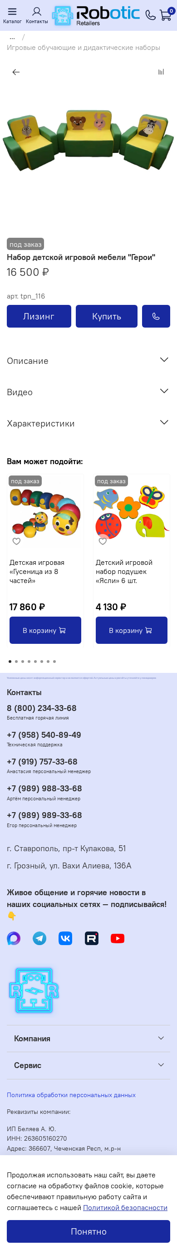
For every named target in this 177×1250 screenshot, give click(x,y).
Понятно (89, 1231)
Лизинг (38, 316)
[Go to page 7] (48, 661)
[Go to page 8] (54, 661)
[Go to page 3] (22, 661)
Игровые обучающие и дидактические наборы (83, 47)
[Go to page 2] (16, 661)
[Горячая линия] (150, 15)
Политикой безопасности (125, 1207)
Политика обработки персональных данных (71, 1095)
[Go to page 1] (10, 661)
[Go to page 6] (41, 661)
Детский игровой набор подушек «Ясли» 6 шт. (124, 571)
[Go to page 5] (35, 661)
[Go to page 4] (29, 661)
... (12, 36)
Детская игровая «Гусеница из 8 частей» (37, 571)
